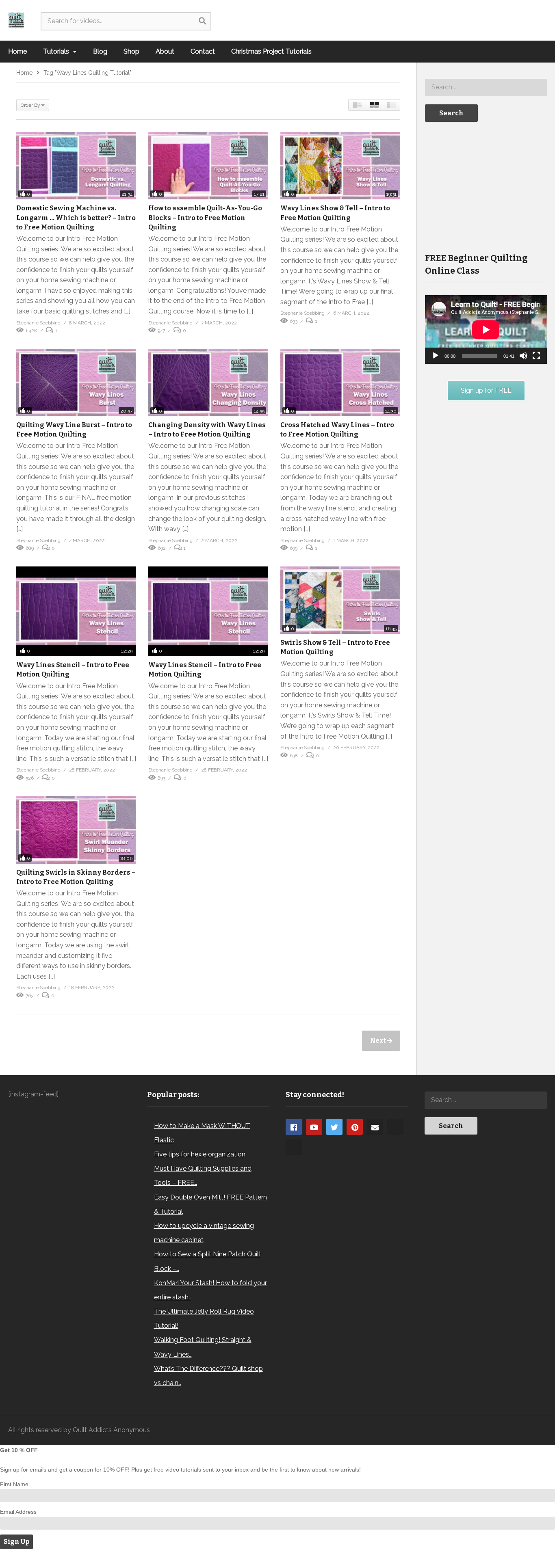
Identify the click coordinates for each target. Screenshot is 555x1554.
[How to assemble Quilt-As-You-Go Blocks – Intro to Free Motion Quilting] (208, 165)
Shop (131, 51)
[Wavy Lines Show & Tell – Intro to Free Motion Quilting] (340, 165)
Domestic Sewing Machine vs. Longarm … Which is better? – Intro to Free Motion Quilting (76, 217)
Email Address (18, 1512)
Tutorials (57, 51)
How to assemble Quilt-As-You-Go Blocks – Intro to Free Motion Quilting (205, 217)
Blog (100, 51)
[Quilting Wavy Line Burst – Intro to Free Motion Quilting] (76, 382)
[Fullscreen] (536, 356)
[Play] (435, 356)
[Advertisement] (486, 186)
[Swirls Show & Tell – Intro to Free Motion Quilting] (340, 600)
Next (378, 1040)
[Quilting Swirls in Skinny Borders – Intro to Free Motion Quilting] (76, 829)
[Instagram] (395, 1127)
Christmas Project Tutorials (271, 51)
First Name (14, 1484)
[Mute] (523, 356)
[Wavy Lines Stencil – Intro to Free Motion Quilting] (76, 611)
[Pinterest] (355, 1127)
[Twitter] (334, 1127)
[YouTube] (314, 1127)
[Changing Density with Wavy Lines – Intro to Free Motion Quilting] (208, 382)
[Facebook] (294, 1127)
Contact (203, 51)
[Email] (375, 1127)
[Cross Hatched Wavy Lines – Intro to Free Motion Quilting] (340, 382)
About (165, 51)
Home (17, 51)
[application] (486, 329)
